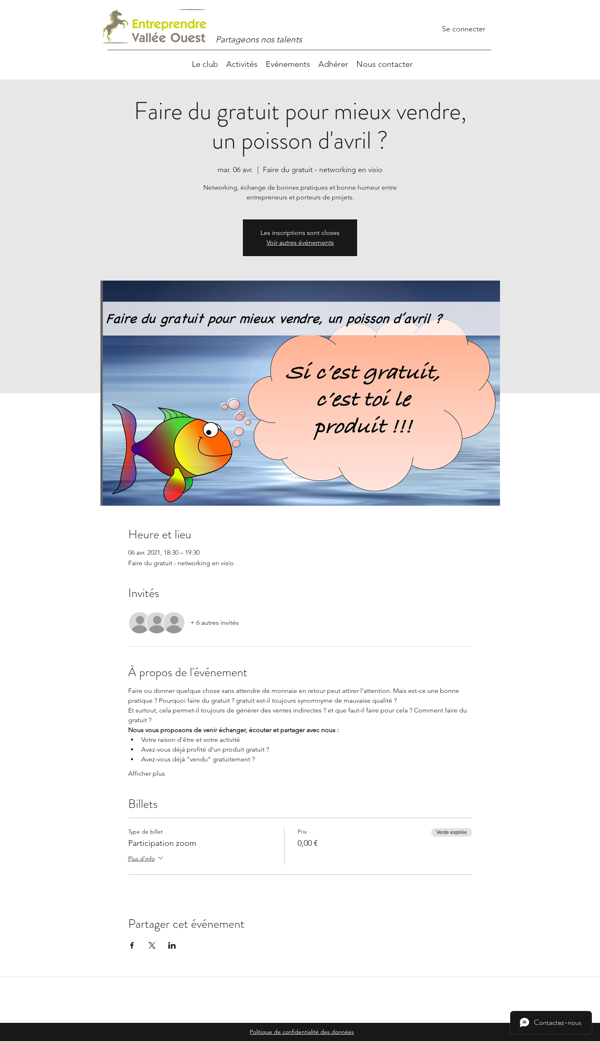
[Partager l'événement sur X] (152, 945)
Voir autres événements (300, 242)
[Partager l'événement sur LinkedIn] (172, 945)
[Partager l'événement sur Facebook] (132, 945)
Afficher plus (146, 773)
